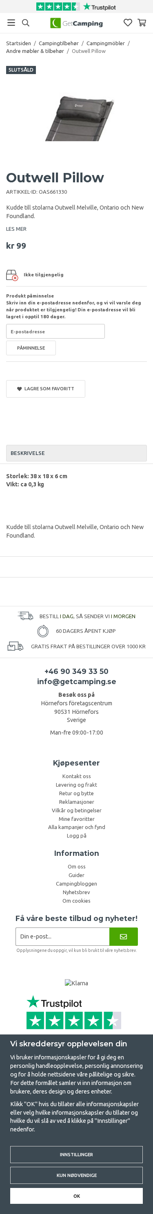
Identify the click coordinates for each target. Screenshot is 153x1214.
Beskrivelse (28, 453)
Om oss (77, 866)
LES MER (16, 229)
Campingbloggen (76, 883)
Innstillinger (76, 1154)
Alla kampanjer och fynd (76, 827)
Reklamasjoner (76, 802)
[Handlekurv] (142, 22)
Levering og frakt (76, 784)
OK (76, 1196)
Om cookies (76, 900)
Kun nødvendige (77, 1175)
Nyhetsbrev (76, 892)
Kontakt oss (76, 776)
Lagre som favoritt (48, 388)
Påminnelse (31, 347)
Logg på (76, 835)
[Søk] (25, 22)
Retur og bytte (76, 793)
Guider (76, 875)
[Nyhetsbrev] (123, 936)
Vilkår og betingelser (77, 810)
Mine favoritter (77, 819)
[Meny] (11, 22)
